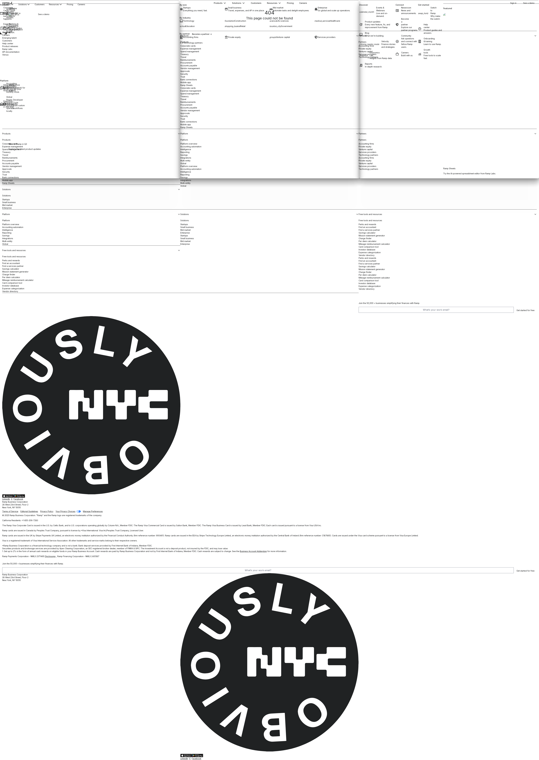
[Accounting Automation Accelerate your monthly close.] (4, 87)
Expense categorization (13, 288)
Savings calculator (10, 269)
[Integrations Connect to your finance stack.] (1, 87)
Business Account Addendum (253, 551)
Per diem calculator (11, 277)
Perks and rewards (11, 260)
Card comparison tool (12, 283)
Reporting (6, 233)
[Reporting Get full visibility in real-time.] (1, 104)
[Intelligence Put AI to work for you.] (7, 87)
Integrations (185, 180)
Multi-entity (185, 183)
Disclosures (50, 556)
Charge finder (8, 274)
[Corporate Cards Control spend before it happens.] (1, 13)
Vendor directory (10, 291)
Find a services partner (13, 266)
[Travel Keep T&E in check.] (7, 13)
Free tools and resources (14, 256)
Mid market (7, 205)
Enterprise (7, 208)
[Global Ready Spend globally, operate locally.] (4, 104)
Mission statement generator (15, 271)
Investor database (10, 286)
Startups (6, 199)
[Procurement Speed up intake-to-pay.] (4, 28)
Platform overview (10, 224)
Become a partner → (202, 34)
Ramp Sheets (8, 183)
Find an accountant (11, 263)
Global (183, 186)
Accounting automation (12, 227)
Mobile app (7, 180)
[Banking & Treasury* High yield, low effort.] (7, 28)
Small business (9, 202)
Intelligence (7, 230)
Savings (6, 235)
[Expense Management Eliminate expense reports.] (1, 28)
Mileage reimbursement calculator (18, 280)
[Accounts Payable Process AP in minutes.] (4, 13)
